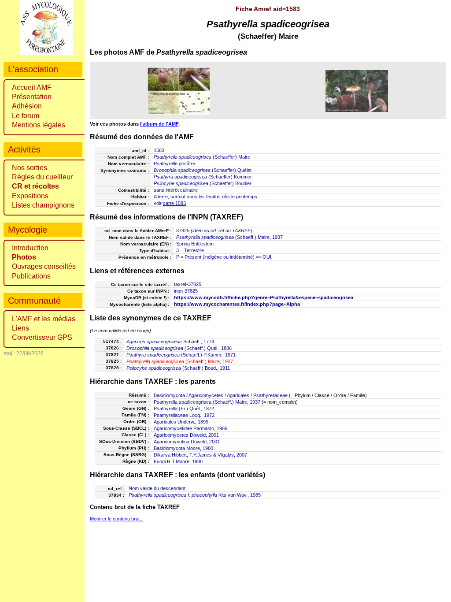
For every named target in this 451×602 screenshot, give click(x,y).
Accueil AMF (32, 87)
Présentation (32, 96)
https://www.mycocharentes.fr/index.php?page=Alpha (237, 304)
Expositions (30, 196)
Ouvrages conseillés (44, 266)
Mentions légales (38, 125)
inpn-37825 (186, 291)
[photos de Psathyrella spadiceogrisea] (179, 90)
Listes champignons (43, 205)
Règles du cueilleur (42, 177)
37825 (182, 230)
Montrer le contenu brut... (117, 518)
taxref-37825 (187, 284)
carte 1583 (174, 203)
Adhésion (27, 106)
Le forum (25, 115)
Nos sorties (29, 167)
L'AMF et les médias (43, 319)
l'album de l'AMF (159, 123)
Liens (20, 328)
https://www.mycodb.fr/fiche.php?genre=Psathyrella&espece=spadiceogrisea (263, 297)
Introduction (30, 248)
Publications (31, 276)
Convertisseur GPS (42, 337)
